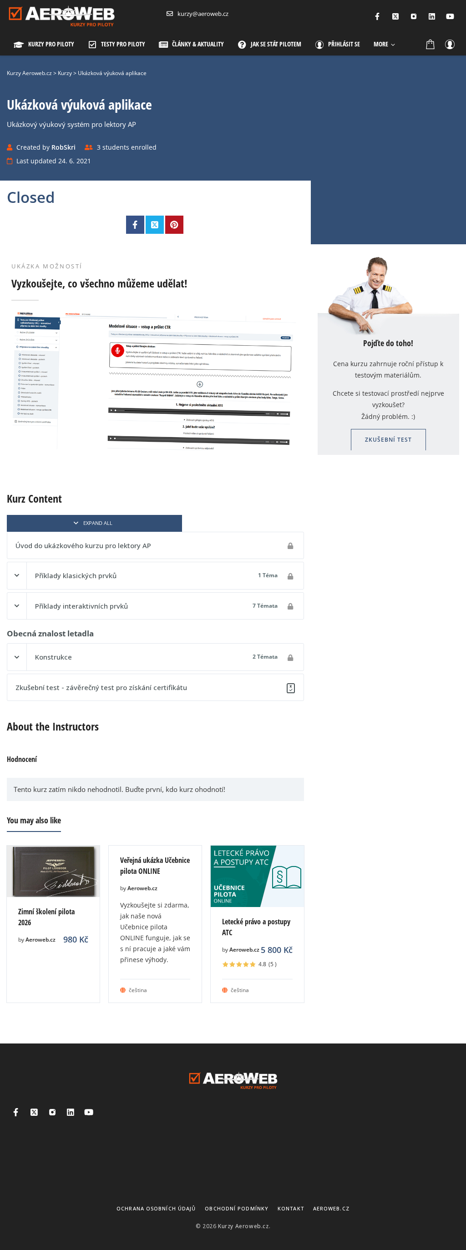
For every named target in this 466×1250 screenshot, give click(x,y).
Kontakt (291, 1208)
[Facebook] (377, 16)
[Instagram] (414, 16)
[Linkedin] (432, 16)
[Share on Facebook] (135, 225)
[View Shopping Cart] (430, 44)
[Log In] (449, 44)
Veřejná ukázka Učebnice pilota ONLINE (155, 865)
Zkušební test (388, 440)
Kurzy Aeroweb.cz (243, 1226)
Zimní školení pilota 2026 (46, 917)
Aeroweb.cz (40, 939)
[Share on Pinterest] (174, 225)
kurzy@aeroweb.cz (202, 14)
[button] (384, 44)
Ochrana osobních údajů (156, 1208)
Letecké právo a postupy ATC (256, 927)
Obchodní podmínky (236, 1208)
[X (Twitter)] (395, 16)
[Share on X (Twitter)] (155, 225)
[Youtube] (450, 16)
